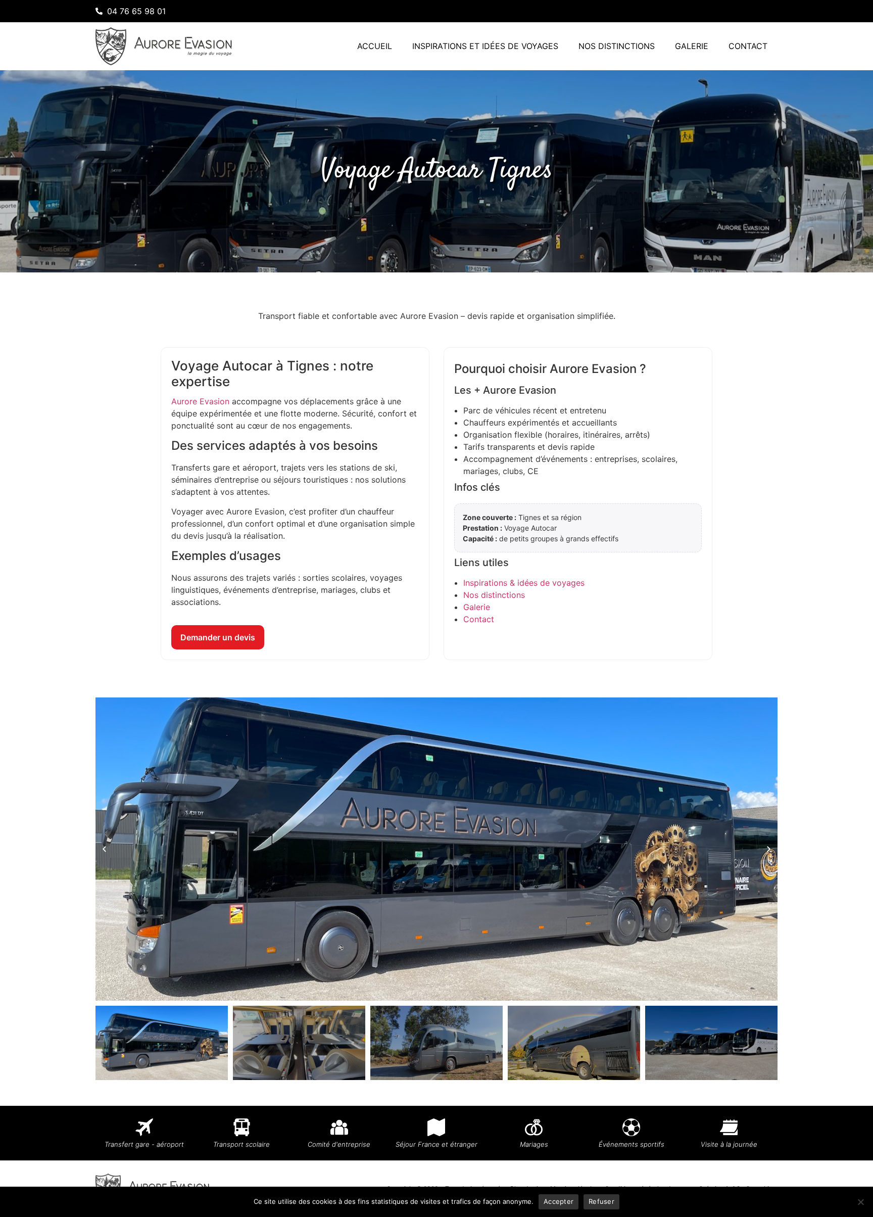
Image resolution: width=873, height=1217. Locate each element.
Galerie (691, 46)
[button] (104, 849)
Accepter (558, 1201)
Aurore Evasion (200, 401)
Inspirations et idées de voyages (485, 46)
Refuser (601, 1201)
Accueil (374, 46)
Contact (748, 46)
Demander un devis (217, 637)
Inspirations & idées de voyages (524, 583)
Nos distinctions (616, 46)
